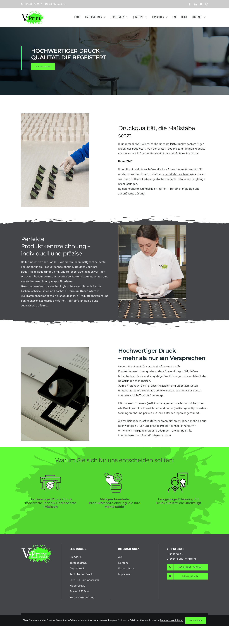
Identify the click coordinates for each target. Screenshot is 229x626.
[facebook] (189, 4)
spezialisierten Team (176, 174)
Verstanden (196, 620)
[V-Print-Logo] (32, 11)
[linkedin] (195, 4)
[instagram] (206, 4)
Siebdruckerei (141, 144)
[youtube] (201, 4)
